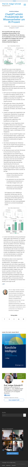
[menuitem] (24, 4)
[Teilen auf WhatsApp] (14, 319)
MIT (4, 284)
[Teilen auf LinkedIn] (18, 319)
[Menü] (24, 4)
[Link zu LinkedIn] (23, 464)
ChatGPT (17, 27)
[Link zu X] (17, 464)
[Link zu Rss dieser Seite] (25, 464)
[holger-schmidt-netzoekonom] (11, 4)
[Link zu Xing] (21, 464)
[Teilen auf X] (9, 319)
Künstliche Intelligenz (14, 11)
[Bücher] (14, 367)
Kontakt (14, 0)
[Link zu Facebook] (15, 464)
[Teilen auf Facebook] (4, 319)
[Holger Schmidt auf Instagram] (12, 454)
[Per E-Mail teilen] (23, 319)
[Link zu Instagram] (19, 464)
